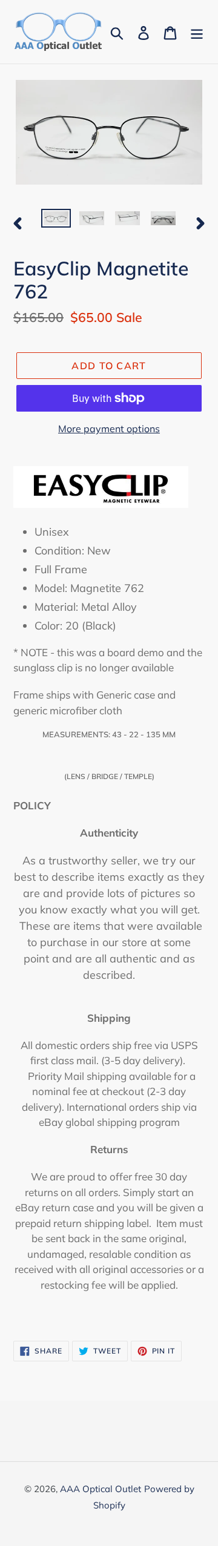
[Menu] (196, 32)
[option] (56, 222)
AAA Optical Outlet (100, 1489)
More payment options (109, 429)
